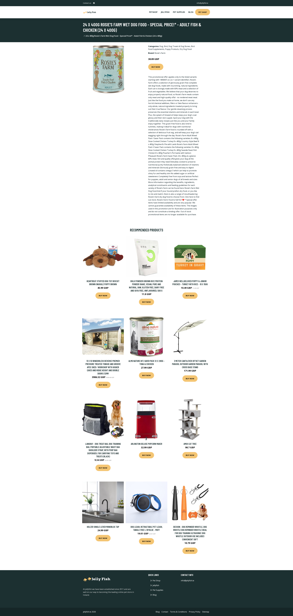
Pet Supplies (179, 12)
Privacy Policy (194, 612)
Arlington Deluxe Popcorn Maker (146, 443)
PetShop (153, 12)
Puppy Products (172, 49)
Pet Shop (202, 12)
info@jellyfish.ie (202, 3)
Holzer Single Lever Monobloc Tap (103, 526)
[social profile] (94, 3)
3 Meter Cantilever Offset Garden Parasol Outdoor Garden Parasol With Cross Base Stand (190, 364)
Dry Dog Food (186, 49)
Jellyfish (165, 12)
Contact (164, 612)
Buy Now (156, 67)
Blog (190, 12)
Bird (166, 46)
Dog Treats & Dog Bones (179, 46)
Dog (161, 46)
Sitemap (205, 612)
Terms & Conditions (178, 612)
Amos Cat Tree (190, 443)
